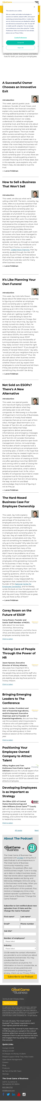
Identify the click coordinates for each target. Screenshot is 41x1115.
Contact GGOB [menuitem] (8, 1048)
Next (37, 830)
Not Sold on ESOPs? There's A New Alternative (17, 389)
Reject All (20, 47)
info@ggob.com (8, 1091)
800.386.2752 (7, 1087)
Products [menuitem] (6, 1068)
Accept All (20, 42)
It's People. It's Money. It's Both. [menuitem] (14, 1054)
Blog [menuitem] (4, 1065)
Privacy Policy (19, 999)
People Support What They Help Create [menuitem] (17, 1057)
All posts (18, 830)
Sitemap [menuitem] (5, 1074)
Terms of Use (7, 999)
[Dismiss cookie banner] (34, 7)
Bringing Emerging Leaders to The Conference (16, 699)
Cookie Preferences (20, 37)
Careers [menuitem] (5, 1062)
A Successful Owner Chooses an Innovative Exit (19, 87)
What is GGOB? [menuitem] (8, 1051)
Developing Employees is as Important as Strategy (19, 792)
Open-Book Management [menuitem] (12, 1059)
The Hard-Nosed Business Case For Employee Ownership (18, 502)
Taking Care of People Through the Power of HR (18, 653)
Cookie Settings (10, 1003)
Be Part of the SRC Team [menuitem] (11, 1071)
